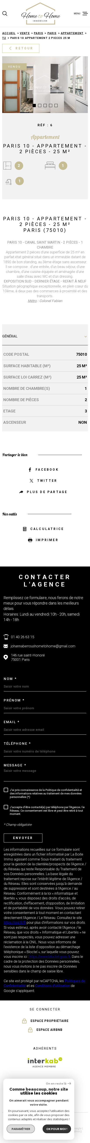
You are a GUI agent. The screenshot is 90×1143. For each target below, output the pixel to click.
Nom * (10, 679)
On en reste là (56, 1083)
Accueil (9, 33)
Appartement (72, 33)
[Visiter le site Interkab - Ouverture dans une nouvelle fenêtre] (45, 1062)
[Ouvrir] (4, 13)
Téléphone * (17, 744)
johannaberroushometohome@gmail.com (43, 646)
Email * (12, 722)
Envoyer (23, 838)
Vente (25, 33)
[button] (34, 105)
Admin (76, 1131)
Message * (15, 765)
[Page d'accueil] (40, 13)
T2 (4, 38)
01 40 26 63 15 (22, 637)
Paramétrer (21, 1129)
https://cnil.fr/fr (15, 922)
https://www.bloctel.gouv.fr (49, 957)
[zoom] (45, 84)
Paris (38, 33)
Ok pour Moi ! (56, 1129)
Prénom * (14, 700)
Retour (24, 48)
